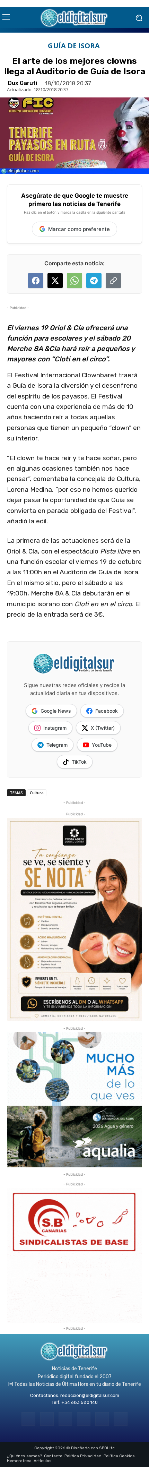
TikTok (79, 762)
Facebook (106, 711)
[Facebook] (28, 1419)
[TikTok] (83, 1419)
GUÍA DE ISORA (74, 45)
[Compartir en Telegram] (94, 280)
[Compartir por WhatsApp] (74, 280)
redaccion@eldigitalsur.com (89, 1395)
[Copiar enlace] (113, 280)
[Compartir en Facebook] (35, 280)
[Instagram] (47, 1419)
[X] (102, 1419)
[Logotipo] (74, 17)
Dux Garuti (22, 83)
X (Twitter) (103, 728)
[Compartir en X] (55, 280)
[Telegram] (65, 1419)
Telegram (57, 745)
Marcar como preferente (79, 229)
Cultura (37, 792)
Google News (56, 711)
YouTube (102, 745)
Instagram (55, 728)
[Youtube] (120, 1419)
